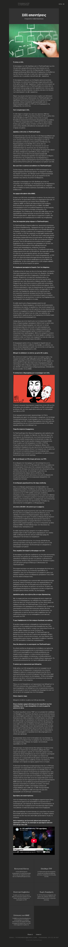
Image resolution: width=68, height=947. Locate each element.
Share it (30, 934)
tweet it (38, 934)
